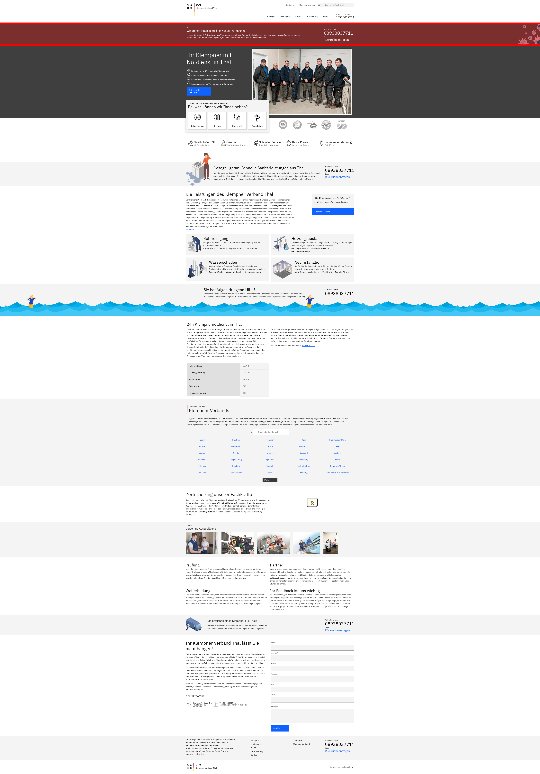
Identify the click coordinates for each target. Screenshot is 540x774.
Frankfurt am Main (337, 440)
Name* (273, 643)
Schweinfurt (236, 473)
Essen (337, 446)
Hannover (270, 453)
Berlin (202, 440)
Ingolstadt (270, 460)
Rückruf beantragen (336, 40)
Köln (304, 440)
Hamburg (236, 440)
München (270, 440)
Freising (303, 473)
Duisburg (304, 453)
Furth (337, 460)
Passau (270, 473)
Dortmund (303, 446)
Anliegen (274, 706)
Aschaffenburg (303, 466)
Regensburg (236, 460)
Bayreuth (270, 466)
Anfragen (254, 740)
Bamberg (236, 466)
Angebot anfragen (322, 211)
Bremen (202, 453)
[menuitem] (290, 5)
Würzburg (303, 460)
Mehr (266, 480)
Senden (276, 728)
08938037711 (338, 33)
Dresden (236, 453)
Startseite (297, 740)
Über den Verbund (301, 744)
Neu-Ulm (202, 473)
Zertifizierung (256, 751)
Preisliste (190, 229)
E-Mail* (274, 663)
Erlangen (202, 466)
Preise (253, 747)
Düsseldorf (236, 446)
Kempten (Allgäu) (338, 466)
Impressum (335, 767)
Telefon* (274, 653)
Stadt (273, 695)
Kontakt (253, 755)
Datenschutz (347, 767)
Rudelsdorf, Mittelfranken (337, 473)
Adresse (274, 674)
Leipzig (270, 446)
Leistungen (285, 16)
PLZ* (273, 684)
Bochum (337, 453)
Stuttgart (202, 446)
